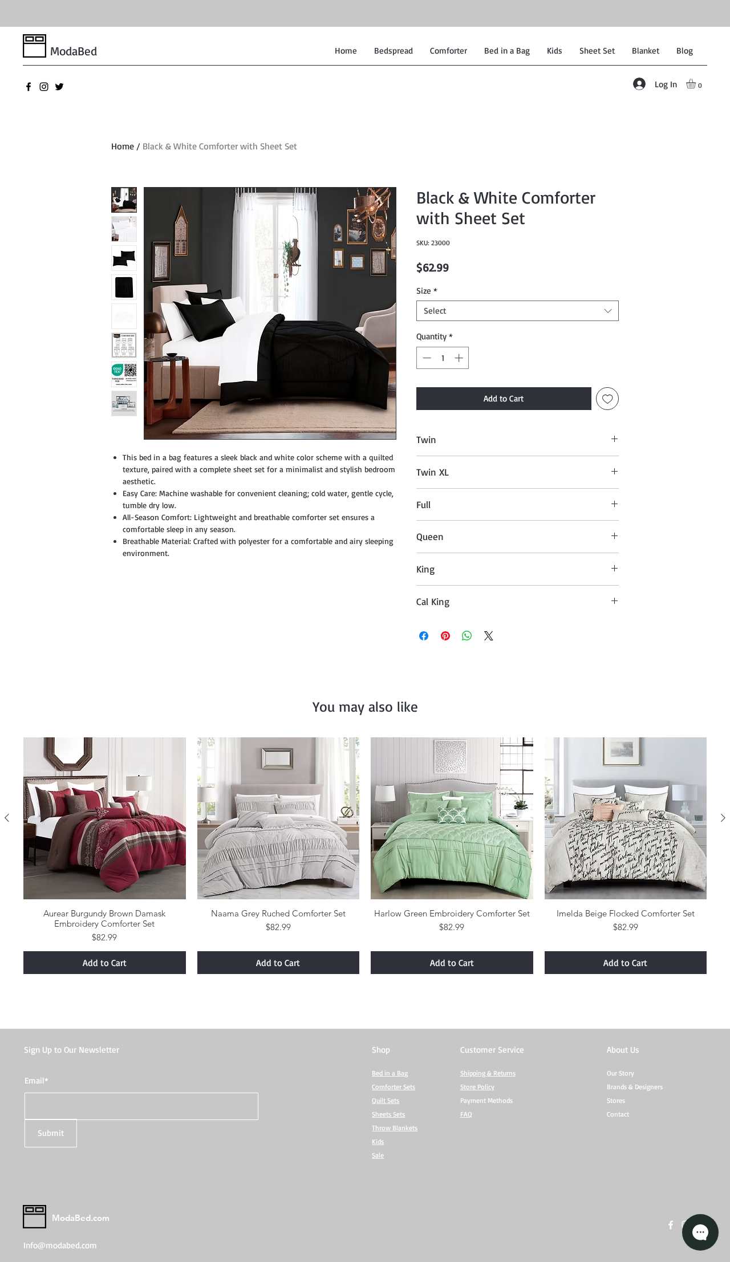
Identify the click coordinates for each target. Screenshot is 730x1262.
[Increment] (460, 357)
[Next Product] (723, 818)
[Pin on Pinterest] (445, 636)
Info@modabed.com (60, 1245)
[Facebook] (28, 86)
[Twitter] (59, 86)
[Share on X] (489, 636)
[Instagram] (44, 86)
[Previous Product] (7, 818)
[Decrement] (425, 357)
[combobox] (517, 311)
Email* (36, 1080)
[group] (365, 856)
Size (426, 291)
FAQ (466, 1114)
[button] (696, 83)
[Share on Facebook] (424, 636)
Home (122, 146)
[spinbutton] (442, 357)
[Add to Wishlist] (607, 399)
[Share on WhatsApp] (467, 636)
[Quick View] (104, 818)
